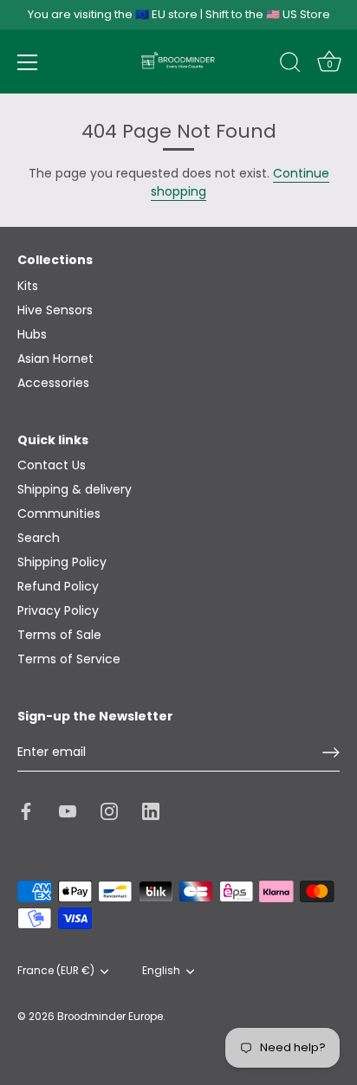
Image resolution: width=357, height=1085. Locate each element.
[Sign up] (331, 752)
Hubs (32, 334)
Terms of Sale (59, 634)
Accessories (53, 382)
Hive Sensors (55, 310)
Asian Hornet (55, 358)
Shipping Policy (62, 562)
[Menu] (28, 62)
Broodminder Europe (110, 1017)
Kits (27, 285)
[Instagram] (109, 810)
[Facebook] (26, 810)
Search (38, 537)
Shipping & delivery (74, 489)
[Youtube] (67, 810)
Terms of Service (68, 659)
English (161, 971)
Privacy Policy (58, 610)
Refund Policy (58, 586)
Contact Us (51, 465)
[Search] (290, 65)
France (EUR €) (55, 971)
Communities (59, 513)
